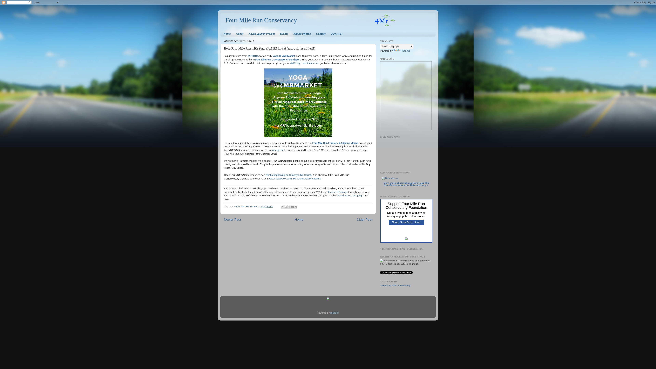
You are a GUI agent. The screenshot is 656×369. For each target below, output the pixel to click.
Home (227, 33)
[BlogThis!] (286, 206)
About (239, 33)
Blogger (334, 313)
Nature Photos (302, 33)
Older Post (364, 219)
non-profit (277, 150)
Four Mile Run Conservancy (261, 20)
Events (284, 33)
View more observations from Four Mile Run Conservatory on (406, 184)
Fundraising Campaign (350, 195)
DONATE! (336, 33)
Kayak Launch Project (262, 33)
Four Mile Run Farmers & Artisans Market (335, 143)
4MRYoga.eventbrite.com (304, 63)
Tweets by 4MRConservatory (395, 285)
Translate (405, 51)
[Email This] (282, 206)
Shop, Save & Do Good (406, 222)
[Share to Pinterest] (295, 206)
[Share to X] (289, 206)
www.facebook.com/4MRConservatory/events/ (295, 178)
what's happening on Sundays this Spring (288, 175)
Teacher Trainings (337, 192)
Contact (320, 33)
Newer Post (232, 219)
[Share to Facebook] (292, 206)
